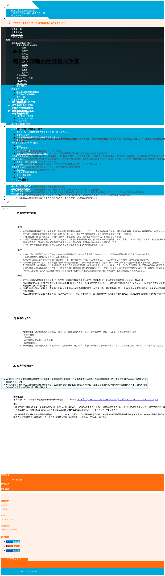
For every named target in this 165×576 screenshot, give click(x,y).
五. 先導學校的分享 (18, 114)
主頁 (8, 8)
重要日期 (20, 97)
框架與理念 (16, 16)
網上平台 (10, 199)
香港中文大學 (22, 134)
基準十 (25, 73)
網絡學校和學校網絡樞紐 (27, 91)
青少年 (9, 18)
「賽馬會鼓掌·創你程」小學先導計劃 (28, 13)
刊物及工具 (21, 121)
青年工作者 (11, 126)
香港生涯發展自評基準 (21, 42)
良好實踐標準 (22, 148)
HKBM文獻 (21, 83)
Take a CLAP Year (25, 119)
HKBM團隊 (21, 81)
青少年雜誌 (16, 32)
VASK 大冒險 (17, 37)
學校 (8, 40)
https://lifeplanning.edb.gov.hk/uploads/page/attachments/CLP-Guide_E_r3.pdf (117, 399)
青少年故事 (16, 29)
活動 (8, 196)
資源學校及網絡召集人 (26, 94)
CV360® (15, 21)
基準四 (25, 56)
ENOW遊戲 (17, 34)
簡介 (18, 145)
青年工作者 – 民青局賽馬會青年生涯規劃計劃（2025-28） (43, 132)
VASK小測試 (17, 26)
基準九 (25, 70)
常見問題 (20, 86)
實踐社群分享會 (23, 175)
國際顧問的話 (22, 75)
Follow (16, 541)
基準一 (25, 48)
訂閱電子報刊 (14, 559)
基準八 (25, 67)
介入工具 (20, 178)
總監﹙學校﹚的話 (24, 78)
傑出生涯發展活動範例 (26, 172)
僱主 (8, 183)
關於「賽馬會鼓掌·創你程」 (23, 10)
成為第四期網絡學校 (20, 124)
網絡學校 (15, 89)
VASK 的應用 (17, 194)
